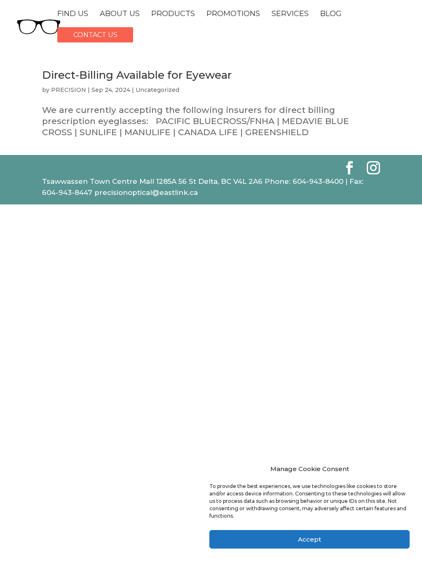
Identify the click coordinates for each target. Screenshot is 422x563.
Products (173, 14)
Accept (309, 539)
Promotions (233, 14)
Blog (331, 14)
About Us (120, 14)
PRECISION (68, 90)
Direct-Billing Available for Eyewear (137, 75)
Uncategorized (157, 90)
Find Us (72, 14)
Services (290, 14)
